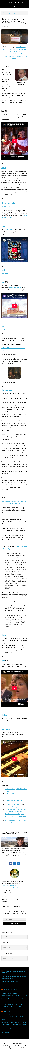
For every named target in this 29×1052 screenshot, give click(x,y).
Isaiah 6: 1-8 (5, 206)
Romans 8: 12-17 (6, 273)
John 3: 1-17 (5, 329)
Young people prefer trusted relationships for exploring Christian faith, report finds (14, 1030)
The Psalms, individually (13, 805)
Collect (3, 167)
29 (7, 229)
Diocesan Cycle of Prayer (11, 501)
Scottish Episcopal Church (10, 990)
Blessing (3, 635)
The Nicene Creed (6, 390)
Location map (5, 885)
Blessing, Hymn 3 (21, 56)
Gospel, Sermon (20, 54)
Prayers (11, 56)
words (11, 229)
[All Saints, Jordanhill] (3, 13)
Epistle (3, 270)
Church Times (6, 1011)
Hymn (3, 282)
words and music (8, 117)
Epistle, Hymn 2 (8, 54)
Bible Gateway (10, 793)
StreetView (13, 885)
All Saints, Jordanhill (14, 2)
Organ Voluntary (6, 729)
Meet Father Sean (6, 985)
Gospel (3, 326)
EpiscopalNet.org (11, 807)
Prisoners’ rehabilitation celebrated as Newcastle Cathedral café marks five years (13, 1017)
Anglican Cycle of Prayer (13, 800)
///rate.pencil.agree (14, 887)
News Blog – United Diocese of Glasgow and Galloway (14, 971)
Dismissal (4, 715)
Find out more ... (5, 857)
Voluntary (15, 58)
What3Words (4, 887)
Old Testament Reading (8, 203)
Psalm (3, 226)
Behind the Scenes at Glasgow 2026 (12, 981)
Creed (5, 56)
